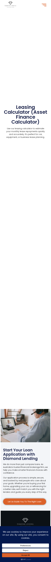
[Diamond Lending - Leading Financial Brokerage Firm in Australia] (25, 522)
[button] (24, 501)
